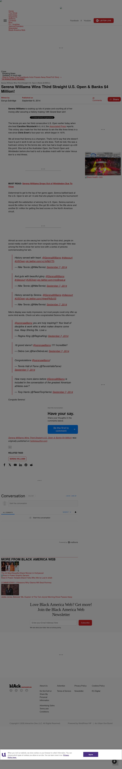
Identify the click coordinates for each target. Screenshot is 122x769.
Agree (91, 754)
